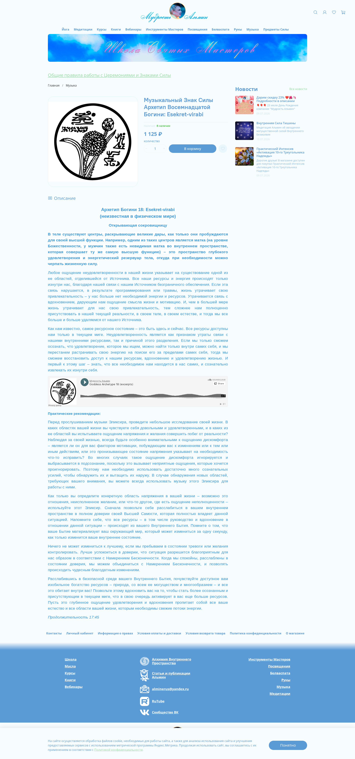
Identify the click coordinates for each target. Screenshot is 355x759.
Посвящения (197, 29)
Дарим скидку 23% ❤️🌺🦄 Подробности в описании (276, 99)
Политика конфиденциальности (255, 633)
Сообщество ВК (165, 712)
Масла (70, 666)
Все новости (298, 89)
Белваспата (220, 29)
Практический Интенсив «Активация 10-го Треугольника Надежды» (280, 152)
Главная (54, 85)
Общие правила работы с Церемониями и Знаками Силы (109, 75)
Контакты (54, 633)
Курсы (101, 29)
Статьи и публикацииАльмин (171, 675)
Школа (71, 659)
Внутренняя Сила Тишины (276, 123)
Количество (152, 141)
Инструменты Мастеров (164, 29)
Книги (116, 29)
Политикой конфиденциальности (118, 750)
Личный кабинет (79, 633)
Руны (238, 29)
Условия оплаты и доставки (159, 633)
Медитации (83, 29)
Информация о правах (115, 633)
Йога (65, 29)
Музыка (252, 29)
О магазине (295, 633)
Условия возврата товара (205, 633)
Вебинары (133, 29)
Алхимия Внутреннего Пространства (171, 661)
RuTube (158, 701)
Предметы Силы (276, 29)
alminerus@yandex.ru (170, 689)
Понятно (288, 745)
